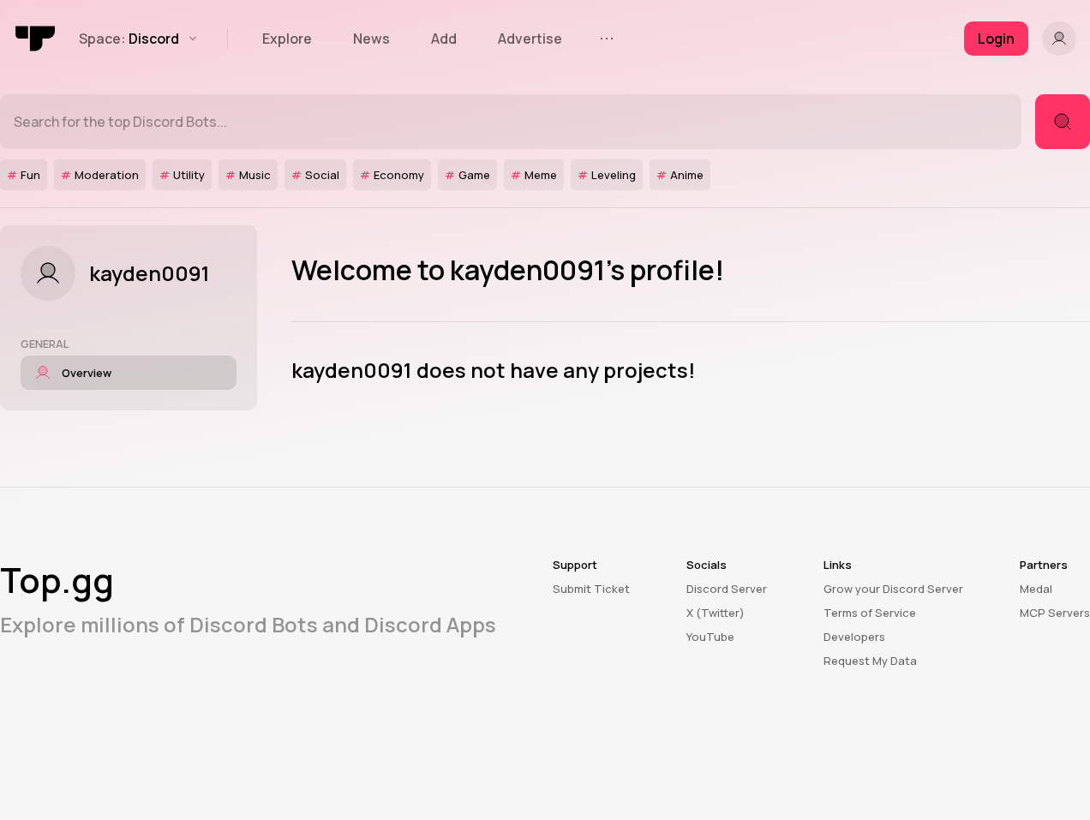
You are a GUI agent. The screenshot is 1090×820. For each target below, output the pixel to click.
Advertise (530, 38)
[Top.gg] (36, 38)
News (371, 38)
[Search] (1062, 121)
